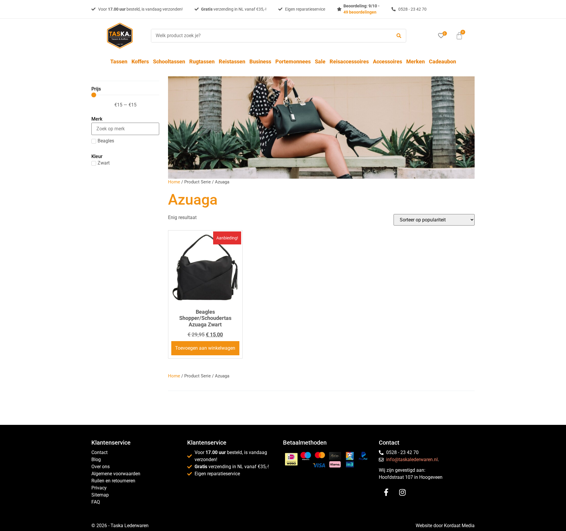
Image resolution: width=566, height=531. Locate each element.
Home (174, 182)
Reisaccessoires (349, 61)
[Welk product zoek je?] (270, 35)
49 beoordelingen (359, 12)
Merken (415, 61)
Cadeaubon (442, 61)
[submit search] (399, 36)
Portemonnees (293, 61)
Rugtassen (202, 61)
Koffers (140, 61)
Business (260, 61)
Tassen (118, 61)
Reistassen (232, 61)
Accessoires (387, 61)
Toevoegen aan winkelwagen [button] (205, 348)
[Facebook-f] (386, 492)
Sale (320, 61)
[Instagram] (402, 492)
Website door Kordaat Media (445, 525)
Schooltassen (169, 61)
